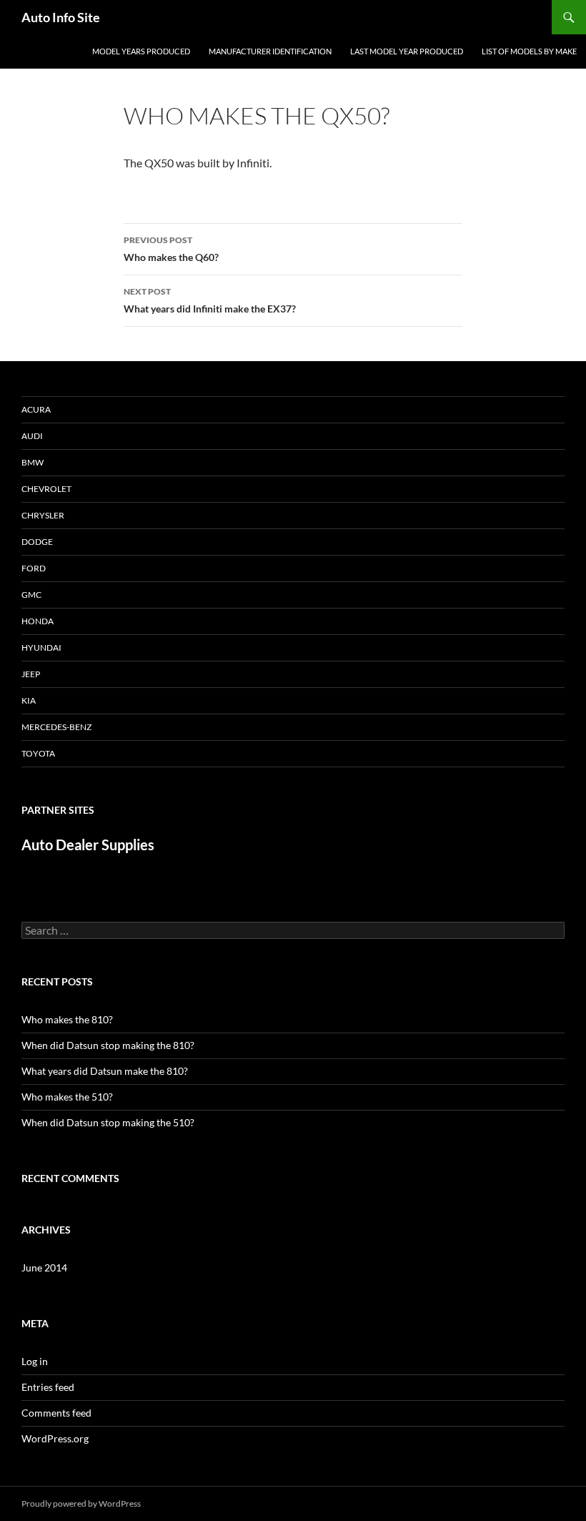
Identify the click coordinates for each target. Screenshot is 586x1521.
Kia (28, 700)
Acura (36, 409)
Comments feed (56, 1413)
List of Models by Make (529, 51)
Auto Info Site (60, 17)
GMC (31, 594)
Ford (33, 568)
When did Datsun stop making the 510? (107, 1122)
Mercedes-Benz (56, 727)
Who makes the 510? (67, 1097)
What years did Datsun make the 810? (104, 1071)
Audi (32, 435)
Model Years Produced (141, 51)
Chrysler (42, 515)
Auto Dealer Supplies (87, 844)
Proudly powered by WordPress (81, 1503)
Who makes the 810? (67, 1019)
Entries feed (47, 1387)
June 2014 (44, 1267)
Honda (37, 621)
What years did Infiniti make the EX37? (210, 300)
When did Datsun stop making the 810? (107, 1045)
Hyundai (41, 647)
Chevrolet (46, 488)
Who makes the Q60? (171, 249)
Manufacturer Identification (270, 51)
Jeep (30, 674)
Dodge (37, 541)
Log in (34, 1361)
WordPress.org (55, 1438)
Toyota (38, 753)
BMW (32, 462)
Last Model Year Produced (406, 51)
